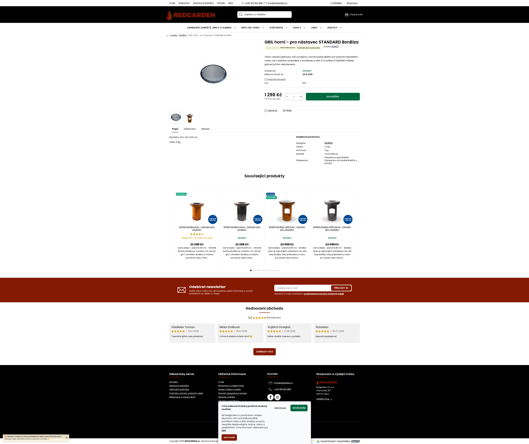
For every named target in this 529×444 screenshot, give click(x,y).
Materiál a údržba (226, 397)
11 (278, 270)
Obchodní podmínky (179, 389)
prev (171, 231)
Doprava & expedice (179, 385)
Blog (230, 3)
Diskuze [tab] (205, 128)
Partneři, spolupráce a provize (232, 393)
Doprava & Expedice (203, 3)
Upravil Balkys (343, 441)
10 (275, 270)
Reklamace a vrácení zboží (182, 397)
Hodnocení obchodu (264, 308)
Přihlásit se (341, 288)
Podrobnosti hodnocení (308, 47)
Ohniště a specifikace (228, 401)
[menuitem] (211, 27)
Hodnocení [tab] (190, 128)
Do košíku (333, 96)
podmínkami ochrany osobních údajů (324, 293)
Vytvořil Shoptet (328, 441)
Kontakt (221, 3)
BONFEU (335, 46)
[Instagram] (277, 397)
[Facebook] (270, 397)
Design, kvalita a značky (229, 389)
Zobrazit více (264, 351)
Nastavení (229, 437)
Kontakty (173, 382)
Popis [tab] (175, 128)
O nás (172, 3)
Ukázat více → (324, 399)
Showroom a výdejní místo (231, 385)
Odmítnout (280, 408)
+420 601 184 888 (254, 3)
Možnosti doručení (277, 79)
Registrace (352, 3)
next (357, 231)
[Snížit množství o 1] (287, 96)
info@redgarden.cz (277, 3)
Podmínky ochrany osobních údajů (186, 393)
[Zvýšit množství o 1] (301, 96)
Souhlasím (299, 408)
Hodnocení (184, 3)
